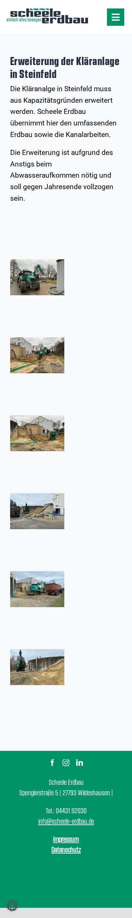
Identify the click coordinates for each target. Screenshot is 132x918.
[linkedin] (79, 762)
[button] (12, 906)
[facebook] (52, 762)
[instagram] (66, 762)
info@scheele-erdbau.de (66, 821)
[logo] (47, 11)
